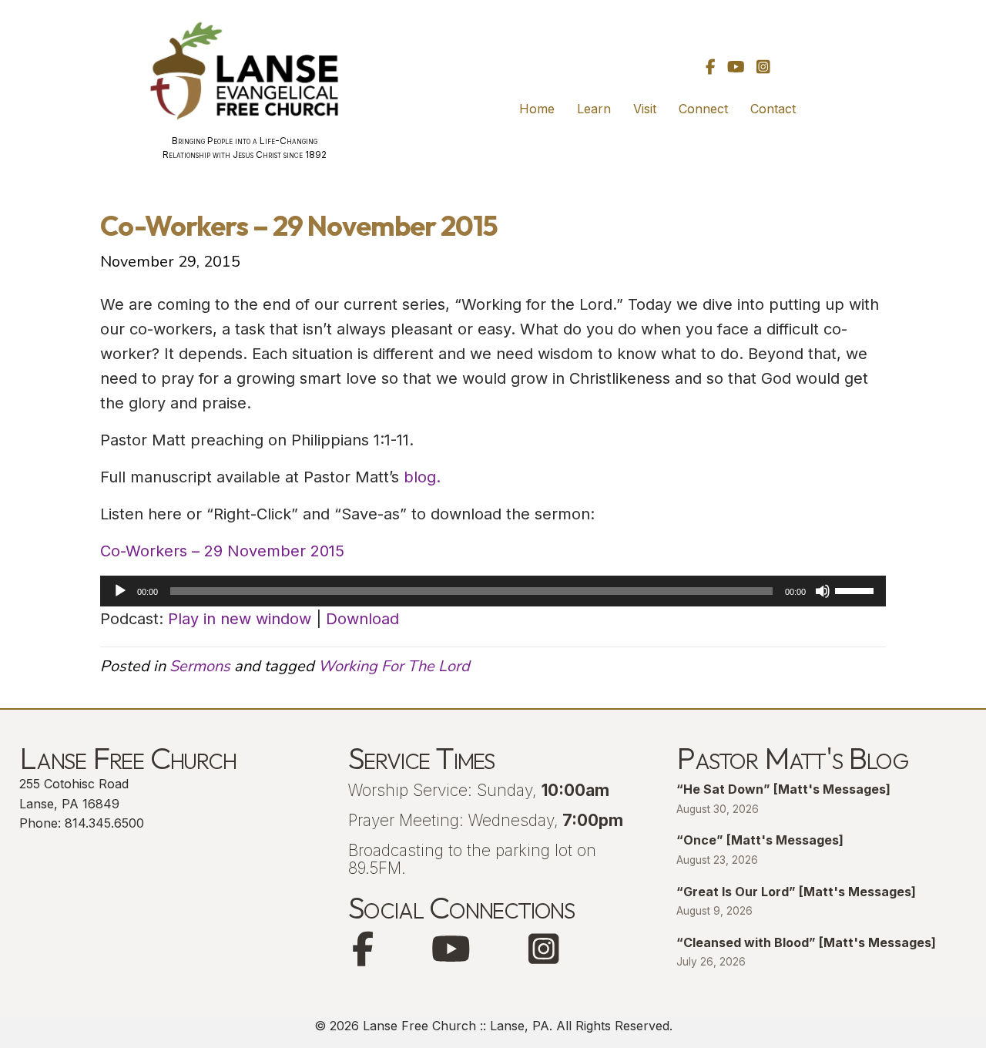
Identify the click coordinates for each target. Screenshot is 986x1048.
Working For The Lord (394, 666)
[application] (493, 591)
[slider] (856, 589)
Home (537, 108)
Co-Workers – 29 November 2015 (222, 551)
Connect (703, 108)
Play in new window (239, 619)
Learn (594, 108)
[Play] (120, 591)
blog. (422, 477)
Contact (773, 108)
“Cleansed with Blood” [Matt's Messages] (806, 942)
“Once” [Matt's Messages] (759, 840)
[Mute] (822, 591)
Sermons (199, 666)
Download (362, 619)
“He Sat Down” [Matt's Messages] (783, 789)
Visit (644, 108)
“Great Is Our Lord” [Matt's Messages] (796, 891)
